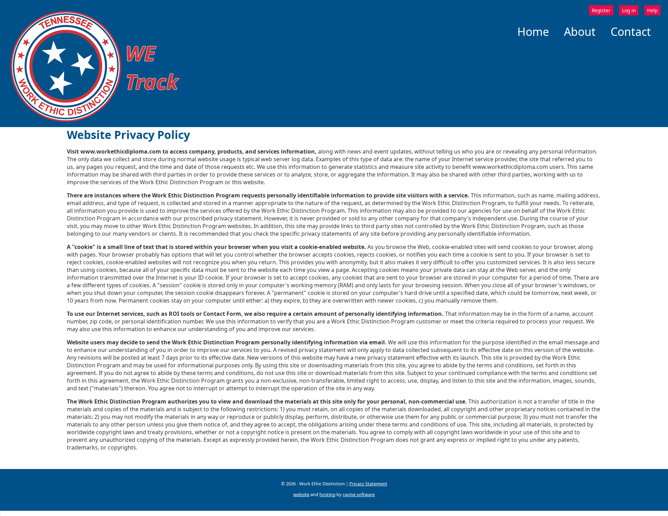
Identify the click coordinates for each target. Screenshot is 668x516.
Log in (629, 10)
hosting (327, 494)
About (580, 31)
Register (601, 10)
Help (652, 10)
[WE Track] (66, 123)
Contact (631, 31)
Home (533, 31)
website (301, 494)
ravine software (359, 494)
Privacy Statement (368, 483)
